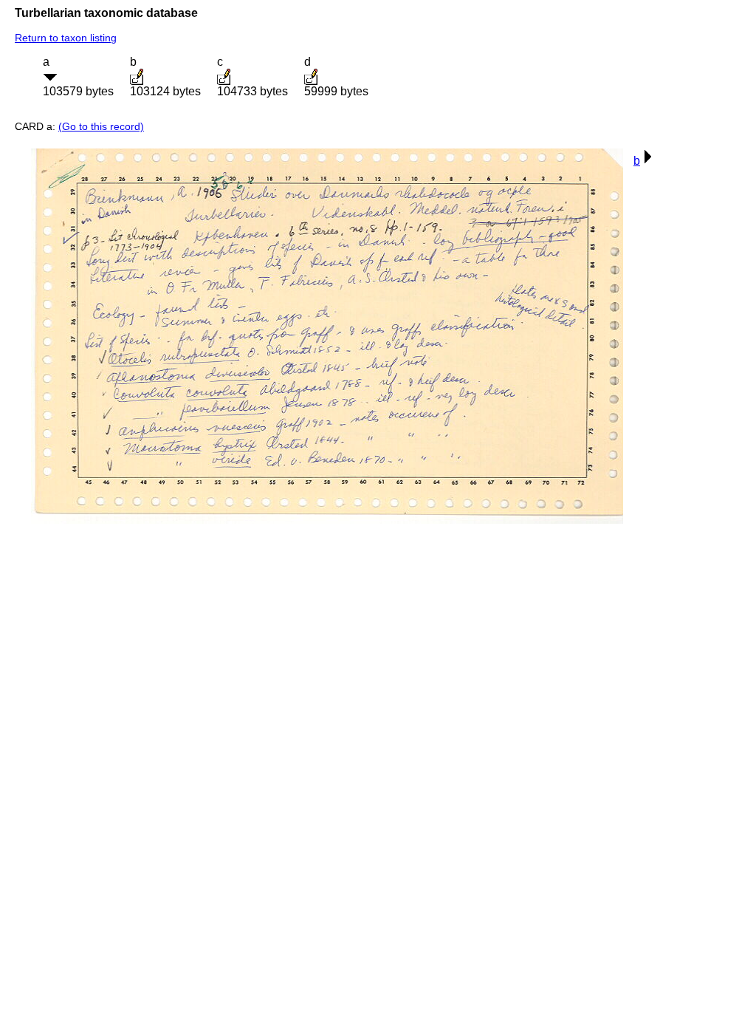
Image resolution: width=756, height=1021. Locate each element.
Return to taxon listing (66, 38)
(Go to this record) (101, 126)
